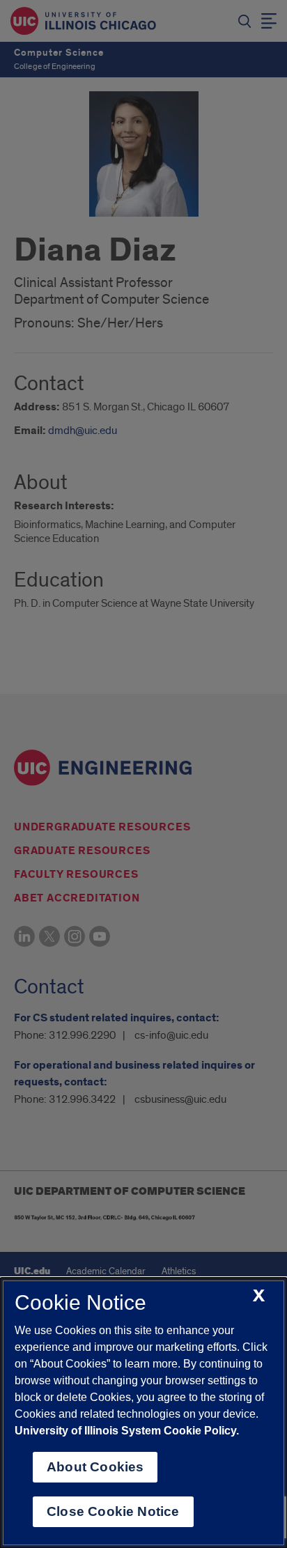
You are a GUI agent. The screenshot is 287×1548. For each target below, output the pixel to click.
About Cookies (95, 1467)
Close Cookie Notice (113, 1511)
